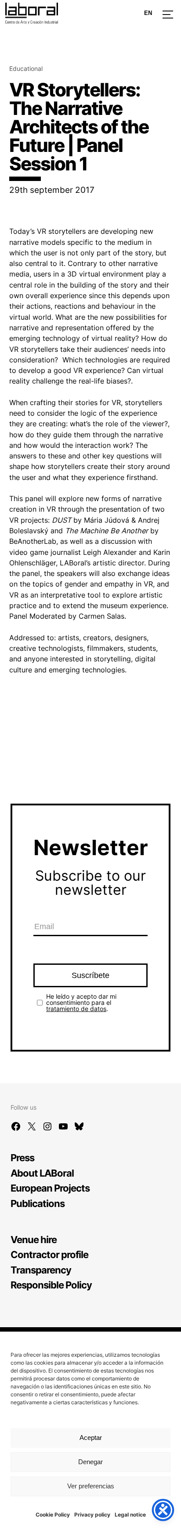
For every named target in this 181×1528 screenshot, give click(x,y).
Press (22, 1157)
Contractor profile (49, 1254)
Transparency (41, 1270)
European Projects (50, 1188)
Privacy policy (92, 1514)
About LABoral (42, 1173)
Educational (26, 68)
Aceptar (91, 1437)
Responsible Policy (51, 1285)
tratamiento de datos (76, 1008)
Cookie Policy (53, 1514)
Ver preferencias (90, 1486)
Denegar (90, 1461)
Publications (38, 1203)
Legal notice (130, 1514)
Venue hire (34, 1239)
